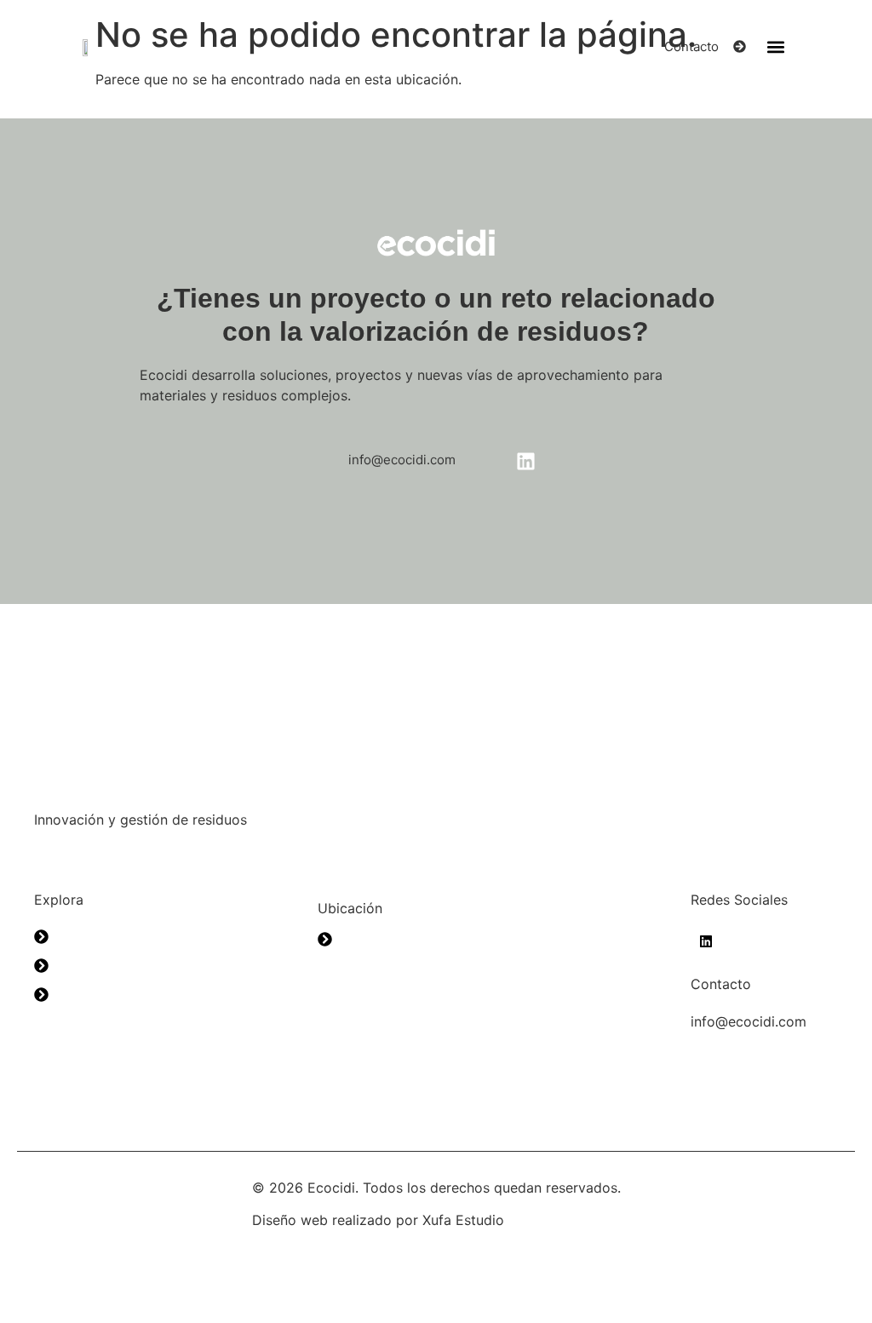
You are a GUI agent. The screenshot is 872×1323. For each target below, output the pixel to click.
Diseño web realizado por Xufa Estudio (378, 1219)
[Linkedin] (705, 942)
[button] (775, 46)
